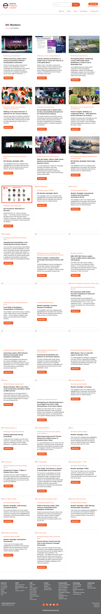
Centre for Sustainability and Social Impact (64, 585)
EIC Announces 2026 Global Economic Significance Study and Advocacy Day (82, 293)
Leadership (90, 583)
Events (69, 11)
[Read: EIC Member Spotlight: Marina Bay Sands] (84, 145)
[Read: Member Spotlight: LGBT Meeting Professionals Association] (77, 499)
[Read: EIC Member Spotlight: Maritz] (41, 186)
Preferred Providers (34, 596)
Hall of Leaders (47, 588)
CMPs (38, 350)
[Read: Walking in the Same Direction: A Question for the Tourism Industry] (17, 95)
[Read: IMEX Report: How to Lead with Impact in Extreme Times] (84, 338)
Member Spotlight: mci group (81, 387)
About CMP (32, 584)
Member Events (48, 589)
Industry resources (19, 590)
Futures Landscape (49, 55)
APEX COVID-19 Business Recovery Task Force (21, 588)
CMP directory (33, 594)
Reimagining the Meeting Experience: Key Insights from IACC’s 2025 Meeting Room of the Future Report (50, 404)
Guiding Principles (62, 598)
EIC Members (83, 11)
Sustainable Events (16, 55)
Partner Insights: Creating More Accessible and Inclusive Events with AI (50, 260)
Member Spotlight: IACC (79, 434)
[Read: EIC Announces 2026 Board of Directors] (17, 194)
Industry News (14, 205)
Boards (2, 591)
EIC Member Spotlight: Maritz (47, 193)
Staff (2, 594)
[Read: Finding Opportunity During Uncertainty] (9, 428)
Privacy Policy (96, 603)
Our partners (4, 588)
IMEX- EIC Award (62, 590)
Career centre (33, 592)
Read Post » (9, 77)
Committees (4, 592)
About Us (61, 11)
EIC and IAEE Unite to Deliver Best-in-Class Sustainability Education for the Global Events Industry (50, 112)
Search (76, 4)
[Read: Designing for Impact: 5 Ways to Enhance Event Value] (7, 462)
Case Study (40, 465)
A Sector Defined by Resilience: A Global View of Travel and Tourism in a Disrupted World (50, 60)
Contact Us (97, 606)
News (75, 11)
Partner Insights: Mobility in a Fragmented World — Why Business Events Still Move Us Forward (83, 113)
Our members (4, 586)
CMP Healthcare (34, 588)
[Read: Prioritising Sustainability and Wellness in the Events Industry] (50, 338)
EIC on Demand (77, 586)
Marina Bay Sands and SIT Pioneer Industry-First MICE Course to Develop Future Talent (49, 438)
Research (57, 55)
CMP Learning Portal (93, 6)
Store (31, 597)
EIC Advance (47, 584)
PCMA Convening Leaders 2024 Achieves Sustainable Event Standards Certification (48, 507)
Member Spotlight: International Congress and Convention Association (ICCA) (82, 195)
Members (89, 586)
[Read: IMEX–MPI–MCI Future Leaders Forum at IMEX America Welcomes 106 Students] (84, 241)
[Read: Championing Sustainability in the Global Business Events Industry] (6, 234)
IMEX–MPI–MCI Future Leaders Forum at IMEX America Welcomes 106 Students (83, 258)
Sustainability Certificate (64, 592)
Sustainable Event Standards (62, 596)
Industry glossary (77, 594)
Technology (60, 255)
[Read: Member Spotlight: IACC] (71, 428)
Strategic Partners (75, 108)
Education (75, 588)
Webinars (46, 586)
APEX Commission (20, 584)
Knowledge (76, 583)
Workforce (80, 253)
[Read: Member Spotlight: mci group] (77, 380)
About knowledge (77, 584)
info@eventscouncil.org (7, 605)
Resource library (62, 589)
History (2, 589)
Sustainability (62, 583)
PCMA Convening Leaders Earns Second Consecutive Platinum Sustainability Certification (15, 60)
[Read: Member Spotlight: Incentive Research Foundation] (50, 291)
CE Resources (33, 599)
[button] (62, 11)
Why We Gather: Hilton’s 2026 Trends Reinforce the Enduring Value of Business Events (50, 161)
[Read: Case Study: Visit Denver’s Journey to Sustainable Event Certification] (41, 462)
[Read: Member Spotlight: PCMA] (78, 462)
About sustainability (63, 587)
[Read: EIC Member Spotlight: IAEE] (17, 145)
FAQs (31, 586)
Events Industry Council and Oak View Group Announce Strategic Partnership (48, 543)
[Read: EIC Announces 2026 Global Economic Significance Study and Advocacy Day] (84, 283)
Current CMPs (33, 591)
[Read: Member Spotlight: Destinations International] (9, 533)
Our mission (4, 584)
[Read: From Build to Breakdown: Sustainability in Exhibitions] (17, 291)
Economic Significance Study (78, 590)
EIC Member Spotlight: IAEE (13, 161)
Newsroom (97, 604)
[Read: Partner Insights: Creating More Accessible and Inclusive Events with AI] (50, 241)
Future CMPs (33, 589)
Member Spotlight (15, 156)
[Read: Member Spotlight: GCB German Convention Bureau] (9, 499)
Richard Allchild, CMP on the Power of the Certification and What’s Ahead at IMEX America (17, 389)
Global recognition (91, 588)
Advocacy (73, 287)
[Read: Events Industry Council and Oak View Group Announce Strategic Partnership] (40, 533)
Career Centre (94, 11)
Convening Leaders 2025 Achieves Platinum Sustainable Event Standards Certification (16, 355)
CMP (31, 583)
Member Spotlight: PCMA (80, 468)
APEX (17, 583)
